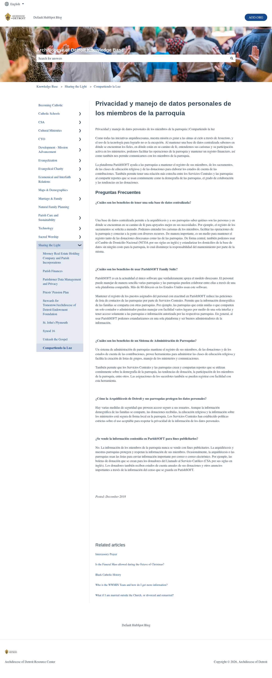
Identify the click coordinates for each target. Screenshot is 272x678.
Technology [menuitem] (45, 228)
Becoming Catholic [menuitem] (50, 105)
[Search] (232, 58)
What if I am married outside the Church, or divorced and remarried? (134, 595)
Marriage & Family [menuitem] (50, 198)
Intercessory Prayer (106, 554)
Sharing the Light (76, 86)
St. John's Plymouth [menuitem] (55, 322)
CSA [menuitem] (41, 122)
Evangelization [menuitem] (47, 160)
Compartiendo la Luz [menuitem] (57, 347)
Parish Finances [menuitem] (53, 271)
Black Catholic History (108, 574)
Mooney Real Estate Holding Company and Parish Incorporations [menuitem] (61, 257)
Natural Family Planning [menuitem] (53, 207)
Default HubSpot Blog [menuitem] (136, 625)
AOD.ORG (256, 17)
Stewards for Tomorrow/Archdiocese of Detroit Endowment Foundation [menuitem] (59, 307)
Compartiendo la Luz (107, 86)
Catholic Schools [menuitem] (49, 113)
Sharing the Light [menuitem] (49, 245)
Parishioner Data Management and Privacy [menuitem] (62, 281)
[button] (80, 114)
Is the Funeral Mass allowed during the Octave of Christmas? (129, 564)
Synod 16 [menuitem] (49, 331)
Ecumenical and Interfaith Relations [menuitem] (54, 179)
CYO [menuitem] (41, 139)
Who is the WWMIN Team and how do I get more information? (131, 585)
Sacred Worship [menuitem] (48, 236)
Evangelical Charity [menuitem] (50, 168)
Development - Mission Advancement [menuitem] (53, 149)
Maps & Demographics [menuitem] (53, 190)
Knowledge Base (47, 86)
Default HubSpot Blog (47, 17)
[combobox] (132, 58)
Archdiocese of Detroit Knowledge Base (80, 50)
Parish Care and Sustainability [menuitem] (48, 217)
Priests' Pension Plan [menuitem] (56, 292)
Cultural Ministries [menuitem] (50, 130)
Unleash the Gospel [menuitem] (55, 339)
